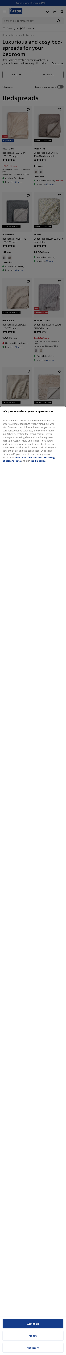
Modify (33, 1335)
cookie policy (37, 460)
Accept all (33, 1323)
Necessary (33, 1347)
